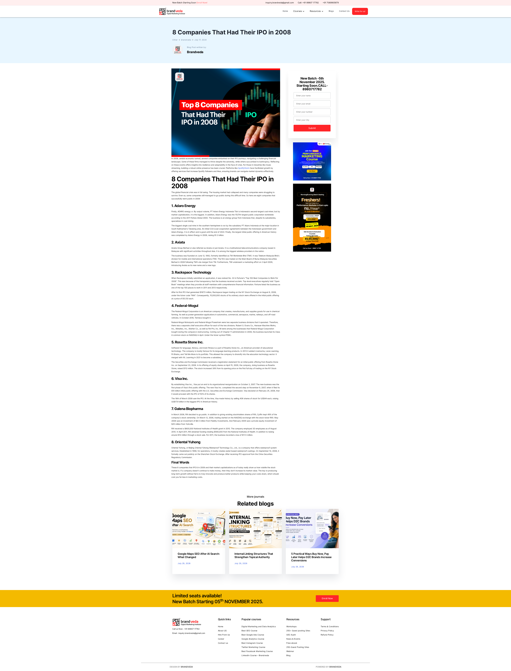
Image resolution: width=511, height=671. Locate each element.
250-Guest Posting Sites (297, 647)
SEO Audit (291, 635)
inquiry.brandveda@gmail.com (279, 2)
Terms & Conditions (330, 626)
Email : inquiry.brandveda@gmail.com (188, 633)
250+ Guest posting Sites (298, 631)
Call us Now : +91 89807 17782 (185, 629)
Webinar (290, 651)
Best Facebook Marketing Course (257, 651)
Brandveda (187, 667)
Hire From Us (224, 635)
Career (221, 639)
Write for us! (360, 11)
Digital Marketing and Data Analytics (259, 626)
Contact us (223, 643)
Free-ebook (291, 643)
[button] (299, 11)
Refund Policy (327, 635)
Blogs (331, 11)
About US (222, 631)
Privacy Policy (327, 631)
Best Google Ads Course (253, 635)
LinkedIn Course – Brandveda (255, 655)
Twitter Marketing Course (253, 647)
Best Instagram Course (252, 643)
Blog (288, 655)
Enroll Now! (202, 2)
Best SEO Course (249, 631)
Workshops (291, 626)
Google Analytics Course (253, 639)
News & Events (293, 639)
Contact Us (344, 11)
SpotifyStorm (244, 168)
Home (285, 11)
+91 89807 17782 (310, 2)
